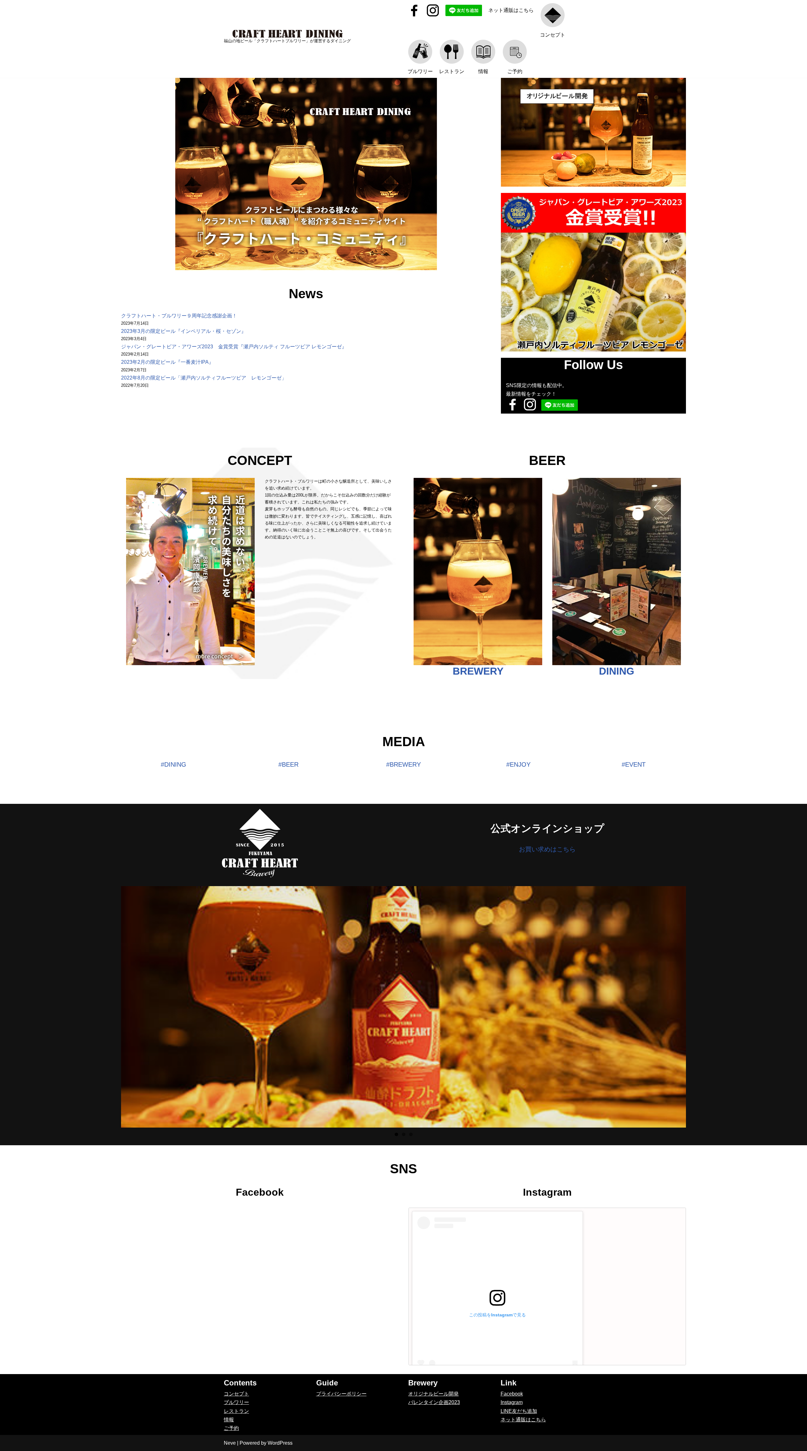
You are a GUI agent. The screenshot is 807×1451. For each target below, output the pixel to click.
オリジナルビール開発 (433, 1393)
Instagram (512, 1402)
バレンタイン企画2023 (434, 1402)
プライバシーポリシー (341, 1393)
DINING (616, 671)
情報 (229, 1419)
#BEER (288, 764)
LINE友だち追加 (519, 1411)
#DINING (173, 764)
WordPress (280, 1443)
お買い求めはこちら (547, 849)
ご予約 (231, 1428)
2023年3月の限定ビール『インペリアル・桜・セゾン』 (183, 331)
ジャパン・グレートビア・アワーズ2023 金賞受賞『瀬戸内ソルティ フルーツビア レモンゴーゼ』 (234, 346)
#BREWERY (403, 764)
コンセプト (236, 1393)
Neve (230, 1443)
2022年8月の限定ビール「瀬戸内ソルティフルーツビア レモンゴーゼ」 (204, 377)
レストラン (236, 1411)
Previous (110, 1005)
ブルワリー (236, 1402)
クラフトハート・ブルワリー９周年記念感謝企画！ (179, 315)
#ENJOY (518, 764)
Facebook (512, 1393)
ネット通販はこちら (511, 10)
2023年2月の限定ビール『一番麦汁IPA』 (167, 362)
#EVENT (634, 764)
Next (697, 1005)
